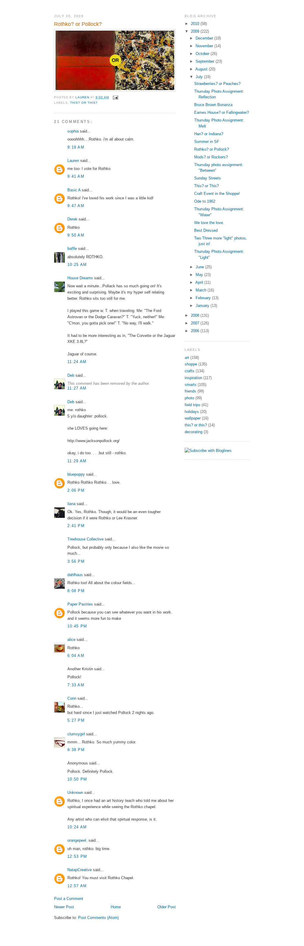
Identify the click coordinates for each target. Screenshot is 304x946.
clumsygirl (76, 734)
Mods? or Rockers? (211, 157)
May (200, 274)
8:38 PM (76, 750)
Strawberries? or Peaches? (217, 83)
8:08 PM (76, 591)
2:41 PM (76, 526)
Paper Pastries (80, 604)
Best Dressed (206, 230)
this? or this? (84, 102)
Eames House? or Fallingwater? (221, 112)
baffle (72, 248)
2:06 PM (76, 490)
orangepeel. (77, 840)
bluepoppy (76, 474)
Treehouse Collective (85, 539)
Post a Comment (68, 898)
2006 (195, 331)
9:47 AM (75, 206)
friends (190, 391)
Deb (70, 375)
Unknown (75, 792)
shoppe (191, 364)
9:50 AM (75, 235)
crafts (189, 371)
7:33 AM (75, 685)
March (202, 290)
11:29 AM (76, 461)
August (202, 69)
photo (189, 398)
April (199, 282)
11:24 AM (76, 362)
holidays (192, 411)
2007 (195, 323)
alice (71, 639)
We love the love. (209, 222)
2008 (195, 315)
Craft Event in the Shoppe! (217, 193)
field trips (192, 405)
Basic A (73, 190)
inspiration (193, 378)
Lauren (73, 160)
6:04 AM (75, 655)
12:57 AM (77, 886)
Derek (72, 219)
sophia (73, 131)
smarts (191, 384)
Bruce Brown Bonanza (213, 105)
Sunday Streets (207, 178)
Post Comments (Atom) (98, 917)
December (205, 38)
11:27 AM (76, 388)
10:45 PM (77, 626)
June (200, 267)
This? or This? (206, 186)
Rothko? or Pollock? (211, 149)
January (203, 305)
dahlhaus (75, 575)
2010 (195, 23)
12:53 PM (77, 856)
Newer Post (64, 907)
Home (116, 907)
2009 (195, 31)
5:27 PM (76, 720)
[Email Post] (115, 97)
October (203, 53)
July (200, 77)
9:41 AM (75, 176)
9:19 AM (75, 147)
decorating (193, 432)
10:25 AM (77, 264)
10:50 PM (77, 779)
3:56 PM (76, 561)
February (204, 298)
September (206, 61)
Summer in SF (206, 141)
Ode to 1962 (204, 201)
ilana (71, 504)
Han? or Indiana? (208, 134)
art (187, 357)
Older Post (166, 907)
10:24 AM (77, 827)
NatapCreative (79, 870)
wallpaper (193, 418)
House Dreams (80, 278)
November (205, 46)
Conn (71, 698)
